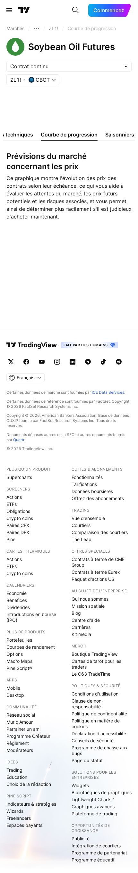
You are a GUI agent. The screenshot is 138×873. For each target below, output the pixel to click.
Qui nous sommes (90, 599)
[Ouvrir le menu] (9, 10)
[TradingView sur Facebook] (26, 361)
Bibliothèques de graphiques (102, 792)
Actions (14, 497)
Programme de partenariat (99, 852)
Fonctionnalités (87, 477)
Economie (16, 593)
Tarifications (84, 484)
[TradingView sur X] (10, 361)
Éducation (16, 777)
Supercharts (19, 477)
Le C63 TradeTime (91, 674)
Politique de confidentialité (99, 713)
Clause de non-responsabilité (87, 703)
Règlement (17, 743)
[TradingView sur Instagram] (57, 361)
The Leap (81, 539)
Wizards (14, 811)
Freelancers (18, 818)
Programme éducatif (93, 859)
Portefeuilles (19, 640)
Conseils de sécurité (93, 740)
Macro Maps (19, 661)
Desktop (15, 695)
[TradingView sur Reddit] (118, 361)
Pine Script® (19, 668)
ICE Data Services (108, 392)
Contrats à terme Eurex (96, 572)
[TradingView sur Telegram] (87, 361)
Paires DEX (17, 532)
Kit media (81, 634)
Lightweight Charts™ (93, 799)
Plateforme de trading (94, 813)
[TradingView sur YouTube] (41, 361)
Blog (76, 613)
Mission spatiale (88, 606)
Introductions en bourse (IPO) (31, 617)
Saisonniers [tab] (119, 134)
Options (14, 654)
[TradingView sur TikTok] (103, 361)
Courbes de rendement (30, 647)
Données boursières (92, 491)
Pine (10, 539)
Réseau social (20, 715)
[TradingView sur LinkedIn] (72, 361)
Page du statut (87, 760)
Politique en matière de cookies (96, 723)
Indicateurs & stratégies (31, 804)
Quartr (18, 439)
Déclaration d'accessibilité (99, 733)
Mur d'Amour (19, 722)
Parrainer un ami (23, 729)
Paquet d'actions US (93, 579)
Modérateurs (19, 750)
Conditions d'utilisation (95, 693)
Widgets (80, 785)
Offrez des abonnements (98, 498)
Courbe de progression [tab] (69, 134)
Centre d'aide (86, 620)
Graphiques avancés (93, 806)
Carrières (81, 627)
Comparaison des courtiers (100, 532)
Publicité (81, 838)
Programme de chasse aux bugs (100, 750)
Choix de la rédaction (28, 784)
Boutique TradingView (94, 654)
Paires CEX (17, 525)
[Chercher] (75, 10)
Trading (14, 770)
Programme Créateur (28, 736)
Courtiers (81, 525)
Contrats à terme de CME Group (98, 562)
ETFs (11, 504)
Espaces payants (24, 825)
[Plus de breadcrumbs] (36, 28)
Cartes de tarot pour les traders (96, 664)
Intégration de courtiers (96, 845)
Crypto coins (19, 518)
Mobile (13, 688)
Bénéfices (16, 600)
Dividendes (18, 607)
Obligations (18, 511)
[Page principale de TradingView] (24, 10)
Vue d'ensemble (88, 518)
